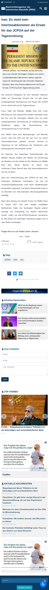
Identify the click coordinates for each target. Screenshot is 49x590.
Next (45, 416)
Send (5, 379)
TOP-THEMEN (11, 392)
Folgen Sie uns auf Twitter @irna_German (19, 231)
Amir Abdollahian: (24, 331)
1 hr (4, 433)
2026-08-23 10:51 (10, 515)
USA (15, 260)
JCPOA (7, 260)
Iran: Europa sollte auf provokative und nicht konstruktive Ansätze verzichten (32, 320)
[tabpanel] (24, 459)
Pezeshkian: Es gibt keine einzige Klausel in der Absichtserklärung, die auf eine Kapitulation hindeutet (24, 500)
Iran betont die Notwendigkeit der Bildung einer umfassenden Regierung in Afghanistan (31, 335)
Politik (27, 237)
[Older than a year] (9, 308)
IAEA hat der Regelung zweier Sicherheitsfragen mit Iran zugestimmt (30, 307)
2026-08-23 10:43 (10, 524)
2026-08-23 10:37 (10, 533)
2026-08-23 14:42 (10, 493)
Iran (20, 237)
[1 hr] (24, 410)
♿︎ (43, 584)
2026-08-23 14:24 (10, 505)
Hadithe (6, 475)
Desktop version (24, 588)
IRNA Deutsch (21, 8)
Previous (4, 416)
